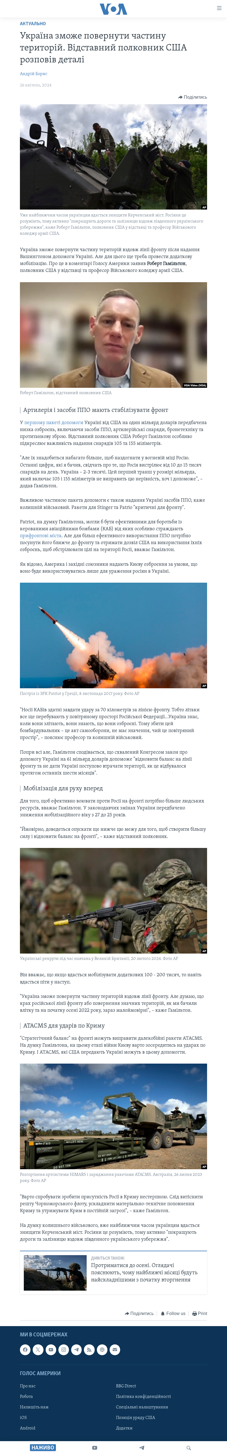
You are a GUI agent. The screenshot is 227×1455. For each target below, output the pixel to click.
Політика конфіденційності (143, 1397)
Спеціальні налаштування (142, 1407)
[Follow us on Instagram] (63, 1350)
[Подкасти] (102, 1350)
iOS (23, 1418)
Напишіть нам (34, 1407)
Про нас (27, 1386)
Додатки (124, 1428)
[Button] (192, 97)
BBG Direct (126, 1386)
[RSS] (89, 1350)
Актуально (33, 24)
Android (27, 1428)
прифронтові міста (40, 536)
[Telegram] (141, 1448)
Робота (26, 1397)
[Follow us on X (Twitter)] (38, 1350)
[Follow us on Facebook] (25, 1350)
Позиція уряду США (135, 1418)
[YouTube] (94, 1448)
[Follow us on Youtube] (51, 1350)
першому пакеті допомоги (54, 423)
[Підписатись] (115, 1350)
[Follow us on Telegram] (76, 1350)
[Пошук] (188, 1448)
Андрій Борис (33, 74)
